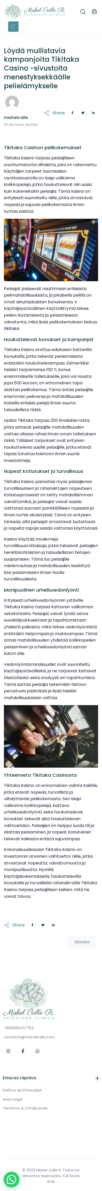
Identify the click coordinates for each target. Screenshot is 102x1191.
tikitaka (11, 328)
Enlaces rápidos (19, 1078)
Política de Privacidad (22, 1090)
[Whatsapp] (37, 1051)
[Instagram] (8, 1051)
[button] (83, 11)
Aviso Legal (12, 1099)
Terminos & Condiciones (25, 1108)
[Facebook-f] (23, 1051)
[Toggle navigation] (13, 26)
